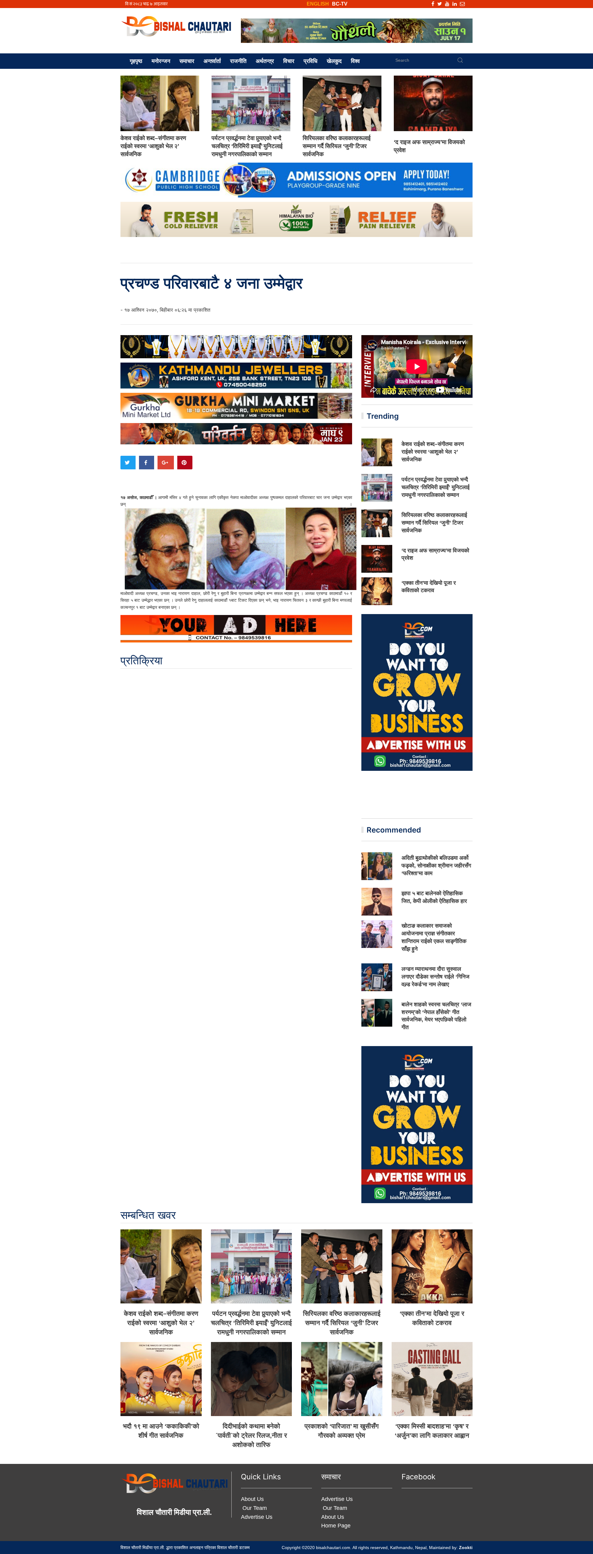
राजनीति (238, 61)
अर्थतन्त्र (265, 61)
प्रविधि (311, 61)
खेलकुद (334, 61)
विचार (288, 61)
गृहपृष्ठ (136, 61)
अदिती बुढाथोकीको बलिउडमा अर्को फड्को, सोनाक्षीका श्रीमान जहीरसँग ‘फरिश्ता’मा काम (436, 865)
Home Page (336, 1526)
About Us (252, 1499)
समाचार (186, 61)
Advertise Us (256, 1517)
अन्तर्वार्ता (212, 61)
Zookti (466, 1547)
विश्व (355, 61)
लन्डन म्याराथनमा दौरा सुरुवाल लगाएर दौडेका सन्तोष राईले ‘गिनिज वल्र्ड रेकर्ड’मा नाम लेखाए (435, 976)
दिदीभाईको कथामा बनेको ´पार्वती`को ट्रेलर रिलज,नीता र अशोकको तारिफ (251, 1435)
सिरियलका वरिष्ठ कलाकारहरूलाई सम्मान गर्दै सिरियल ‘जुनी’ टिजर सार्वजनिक (337, 146)
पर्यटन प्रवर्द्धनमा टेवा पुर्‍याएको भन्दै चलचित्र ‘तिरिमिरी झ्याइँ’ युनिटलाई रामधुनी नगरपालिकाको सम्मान (247, 146)
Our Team (254, 1508)
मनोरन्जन (161, 61)
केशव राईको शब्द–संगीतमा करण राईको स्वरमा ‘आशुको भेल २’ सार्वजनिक (153, 146)
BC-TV (339, 3)
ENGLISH (318, 3)
